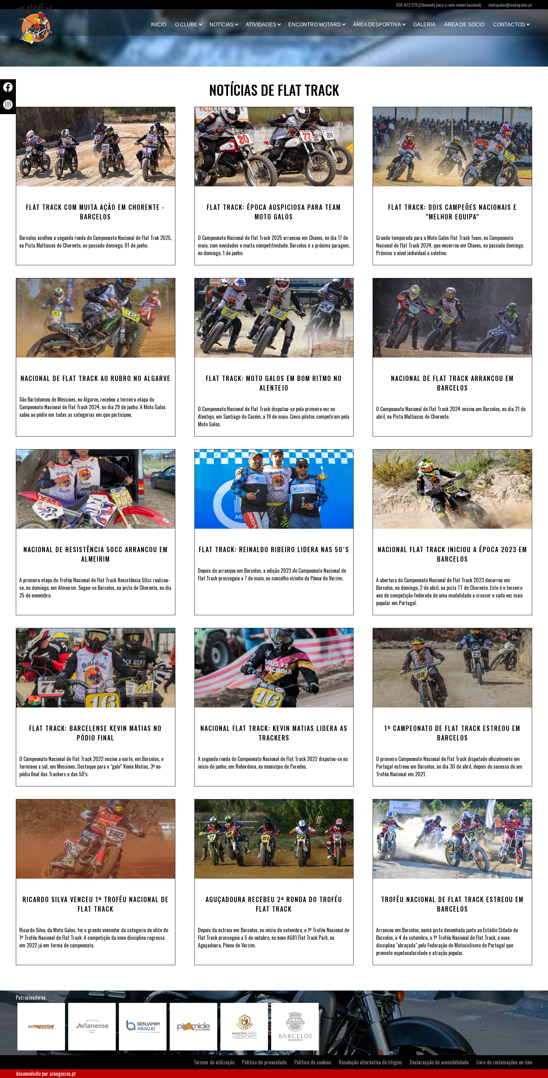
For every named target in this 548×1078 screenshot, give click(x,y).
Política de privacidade (264, 1062)
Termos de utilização (214, 1062)
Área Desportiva (377, 24)
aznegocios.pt (62, 1073)
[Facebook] (8, 90)
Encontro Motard (314, 24)
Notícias (222, 24)
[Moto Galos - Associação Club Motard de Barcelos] (47, 22)
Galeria (424, 24)
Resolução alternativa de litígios (370, 1062)
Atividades (261, 24)
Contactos (509, 24)
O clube (186, 24)
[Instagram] (8, 107)
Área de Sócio (464, 24)
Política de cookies (312, 1062)
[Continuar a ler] (95, 146)
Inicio (158, 24)
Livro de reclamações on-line (504, 1062)
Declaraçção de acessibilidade (439, 1062)
